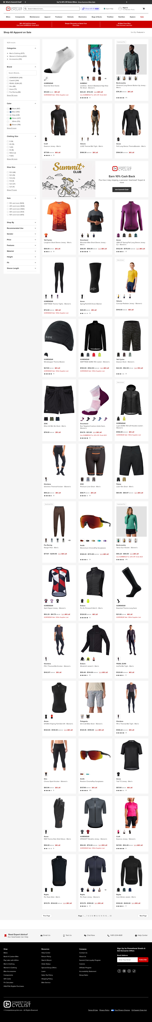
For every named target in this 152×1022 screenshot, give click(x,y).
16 (106, 916)
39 (110, 916)
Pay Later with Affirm (11, 960)
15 (103, 916)
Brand (9, 66)
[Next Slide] (126, 2)
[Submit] (25, 8)
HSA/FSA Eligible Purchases (14, 986)
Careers (82, 964)
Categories (11, 48)
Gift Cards (7, 979)
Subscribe (143, 959)
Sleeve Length (13, 268)
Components (8, 975)
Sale (9, 198)
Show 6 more (11, 128)
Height (10, 256)
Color (9, 103)
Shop (5, 949)
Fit (8, 262)
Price (9, 239)
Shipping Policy (47, 979)
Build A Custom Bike (11, 957)
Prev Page (46, 916)
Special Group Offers (48, 968)
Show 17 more (12, 190)
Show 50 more (12, 95)
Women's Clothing (10, 968)
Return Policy (46, 957)
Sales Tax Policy (47, 975)
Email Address (122, 955)
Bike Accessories (10, 971)
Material (10, 251)
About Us (82, 957)
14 (101, 916)
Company (82, 949)
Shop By (10, 222)
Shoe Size (11, 167)
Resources (45, 949)
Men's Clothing (9, 964)
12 (97, 916)
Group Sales (83, 975)
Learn (43, 971)
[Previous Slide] (25, 2)
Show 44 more (12, 159)
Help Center (45, 953)
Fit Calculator (8, 983)
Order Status (45, 964)
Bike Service (45, 983)
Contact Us (83, 953)
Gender (10, 234)
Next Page (143, 916)
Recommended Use (15, 228)
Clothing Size (12, 136)
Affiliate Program (85, 968)
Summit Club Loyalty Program (90, 960)
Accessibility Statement (87, 971)
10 (92, 916)
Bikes (6, 953)
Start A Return (46, 960)
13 (99, 916)
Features (10, 245)
